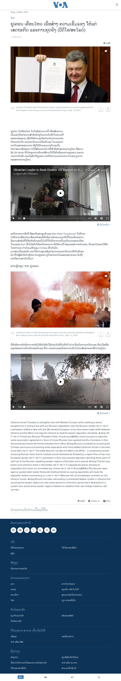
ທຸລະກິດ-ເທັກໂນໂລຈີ (70, 589)
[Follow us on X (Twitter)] (33, 530)
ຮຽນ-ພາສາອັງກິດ (69, 600)
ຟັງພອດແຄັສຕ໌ (67, 615)
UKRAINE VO (22, 358)
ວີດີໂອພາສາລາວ (17, 547)
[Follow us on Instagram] (27, 530)
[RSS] (40, 530)
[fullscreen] (107, 218)
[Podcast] (47, 530)
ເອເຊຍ (13, 589)
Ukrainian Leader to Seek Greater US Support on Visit (48, 170)
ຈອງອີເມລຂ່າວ (68, 636)
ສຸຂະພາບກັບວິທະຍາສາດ (72, 595)
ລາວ (12, 584)
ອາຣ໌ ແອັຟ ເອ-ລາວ (69, 662)
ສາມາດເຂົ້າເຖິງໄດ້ (69, 668)
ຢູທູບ (13, 553)
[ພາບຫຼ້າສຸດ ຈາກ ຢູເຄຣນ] (60, 299)
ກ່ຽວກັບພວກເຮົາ (17, 615)
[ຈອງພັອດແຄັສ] (53, 530)
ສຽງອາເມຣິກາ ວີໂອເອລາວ (27, 173)
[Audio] (72, 677)
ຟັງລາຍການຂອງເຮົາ (19, 568)
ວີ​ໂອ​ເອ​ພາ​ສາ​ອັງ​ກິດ (18, 668)
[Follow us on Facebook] (13, 530)
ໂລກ (13, 18)
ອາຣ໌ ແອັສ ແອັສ (17, 642)
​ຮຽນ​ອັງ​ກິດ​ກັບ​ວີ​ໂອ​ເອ (70, 657)
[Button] (106, 43)
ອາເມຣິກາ (15, 595)
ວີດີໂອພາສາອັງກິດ (69, 547)
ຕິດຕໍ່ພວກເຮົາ (16, 621)
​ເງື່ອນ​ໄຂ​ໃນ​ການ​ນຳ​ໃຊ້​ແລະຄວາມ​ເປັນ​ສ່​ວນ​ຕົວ (29, 662)
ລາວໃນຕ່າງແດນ (68, 584)
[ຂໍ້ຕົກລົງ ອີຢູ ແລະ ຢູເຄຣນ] (60, 74)
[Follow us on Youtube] (20, 530)
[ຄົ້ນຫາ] (98, 677)
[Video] (45, 677)
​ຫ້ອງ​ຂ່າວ (14, 657)
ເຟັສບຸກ (14, 636)
